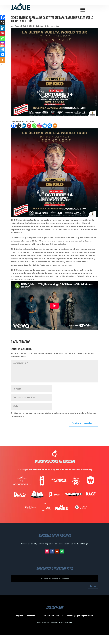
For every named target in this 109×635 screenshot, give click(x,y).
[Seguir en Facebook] (52, 551)
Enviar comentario (83, 423)
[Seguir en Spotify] (62, 551)
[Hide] (1, 65)
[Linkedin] (24, 125)
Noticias (39, 26)
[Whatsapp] (34, 125)
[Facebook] (13, 125)
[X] (18, 125)
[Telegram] (44, 125)
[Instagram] (39, 125)
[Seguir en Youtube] (57, 551)
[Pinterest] (29, 125)
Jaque (18, 26)
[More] (55, 125)
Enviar (93, 586)
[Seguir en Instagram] (47, 551)
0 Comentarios (52, 26)
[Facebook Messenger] (49, 125)
